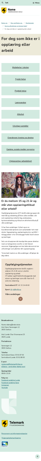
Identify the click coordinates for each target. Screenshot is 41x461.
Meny (37, 3)
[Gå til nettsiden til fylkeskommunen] (13, 424)
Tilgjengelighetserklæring (11, 438)
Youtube (4, 388)
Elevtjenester (30, 23)
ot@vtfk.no (15, 289)
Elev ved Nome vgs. (17, 23)
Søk (4, 3)
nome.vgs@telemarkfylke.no (11, 364)
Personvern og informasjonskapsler (14, 434)
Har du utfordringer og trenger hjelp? (16, 26)
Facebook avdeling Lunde (10, 380)
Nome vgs (4, 23)
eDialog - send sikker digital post (13, 367)
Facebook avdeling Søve (10, 383)
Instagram (5, 385)
